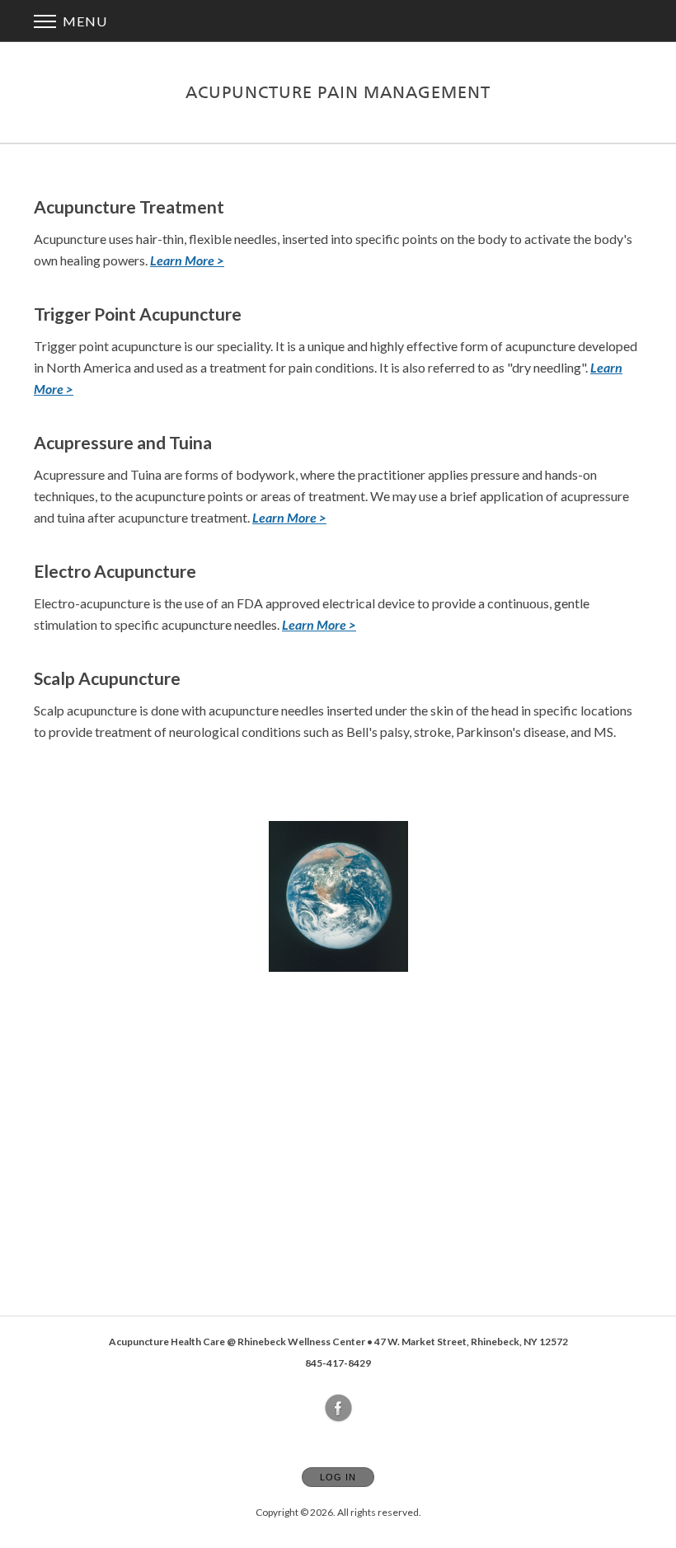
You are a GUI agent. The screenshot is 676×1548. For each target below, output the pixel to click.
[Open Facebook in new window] (339, 1409)
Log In (338, 1477)
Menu (83, 21)
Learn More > (289, 517)
